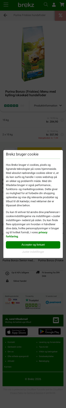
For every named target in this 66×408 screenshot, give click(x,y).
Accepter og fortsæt (33, 244)
